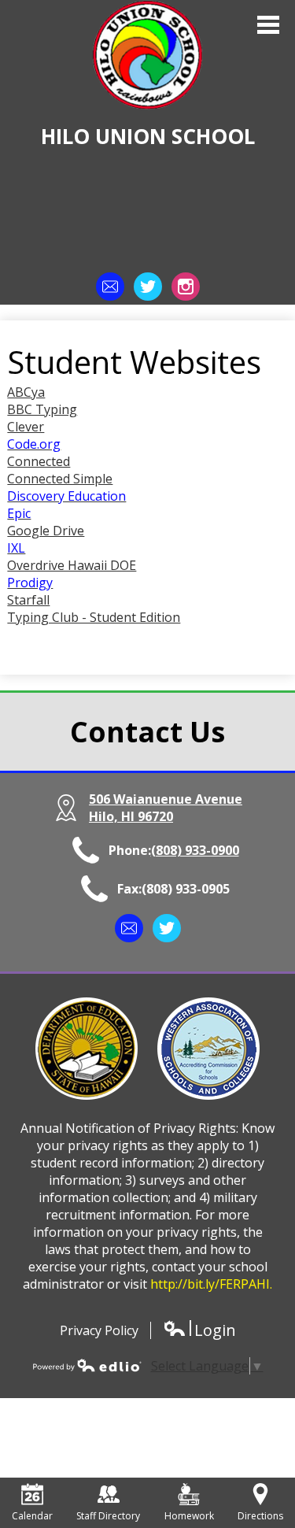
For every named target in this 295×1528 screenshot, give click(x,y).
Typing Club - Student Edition (93, 617)
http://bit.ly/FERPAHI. (211, 1284)
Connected (38, 461)
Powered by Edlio (87, 1365)
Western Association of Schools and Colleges (208, 1048)
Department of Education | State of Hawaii (86, 1048)
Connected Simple (59, 478)
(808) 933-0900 (195, 850)
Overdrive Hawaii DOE (71, 565)
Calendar (32, 1515)
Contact (110, 286)
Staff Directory (108, 1515)
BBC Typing (42, 409)
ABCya (26, 392)
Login (199, 1330)
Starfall (28, 600)
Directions (260, 1515)
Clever (25, 426)
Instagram (185, 286)
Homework (189, 1515)
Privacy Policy (99, 1330)
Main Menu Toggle (268, 25)
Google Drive (45, 530)
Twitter (148, 286)
